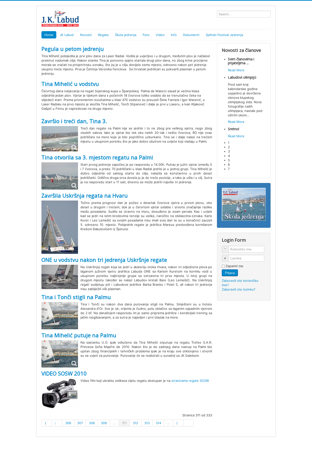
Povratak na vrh (259, 448)
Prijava (230, 272)
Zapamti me (234, 266)
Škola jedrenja (125, 35)
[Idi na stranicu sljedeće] (178, 423)
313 (147, 423)
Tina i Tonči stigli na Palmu (76, 297)
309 (104, 423)
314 (158, 423)
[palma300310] (59, 138)
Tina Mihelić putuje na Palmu (78, 335)
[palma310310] (59, 176)
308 (92, 423)
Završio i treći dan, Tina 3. (74, 121)
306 (68, 423)
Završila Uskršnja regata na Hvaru (84, 195)
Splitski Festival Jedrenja (224, 35)
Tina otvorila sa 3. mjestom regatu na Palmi (97, 157)
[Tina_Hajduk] (59, 353)
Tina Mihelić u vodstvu (70, 83)
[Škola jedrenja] (244, 204)
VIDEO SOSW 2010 (64, 373)
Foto (146, 35)
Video (160, 35)
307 (80, 423)
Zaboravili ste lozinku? (238, 289)
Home (48, 35)
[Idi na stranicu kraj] (189, 423)
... (114, 423)
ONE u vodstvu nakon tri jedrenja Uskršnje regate (104, 259)
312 (135, 423)
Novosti (86, 35)
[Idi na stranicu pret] (57, 423)
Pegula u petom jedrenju (72, 48)
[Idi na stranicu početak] (46, 423)
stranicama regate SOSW (190, 381)
